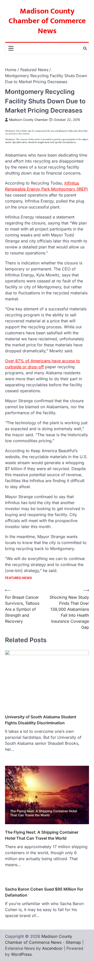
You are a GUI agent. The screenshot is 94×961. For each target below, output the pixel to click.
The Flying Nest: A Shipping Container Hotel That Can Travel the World (41, 835)
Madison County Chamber (28, 120)
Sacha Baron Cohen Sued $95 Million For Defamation (44, 892)
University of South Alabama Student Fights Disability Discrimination (40, 719)
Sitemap (73, 942)
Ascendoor (52, 948)
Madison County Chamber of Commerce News (47, 21)
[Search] (85, 48)
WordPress (21, 954)
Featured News (18, 578)
